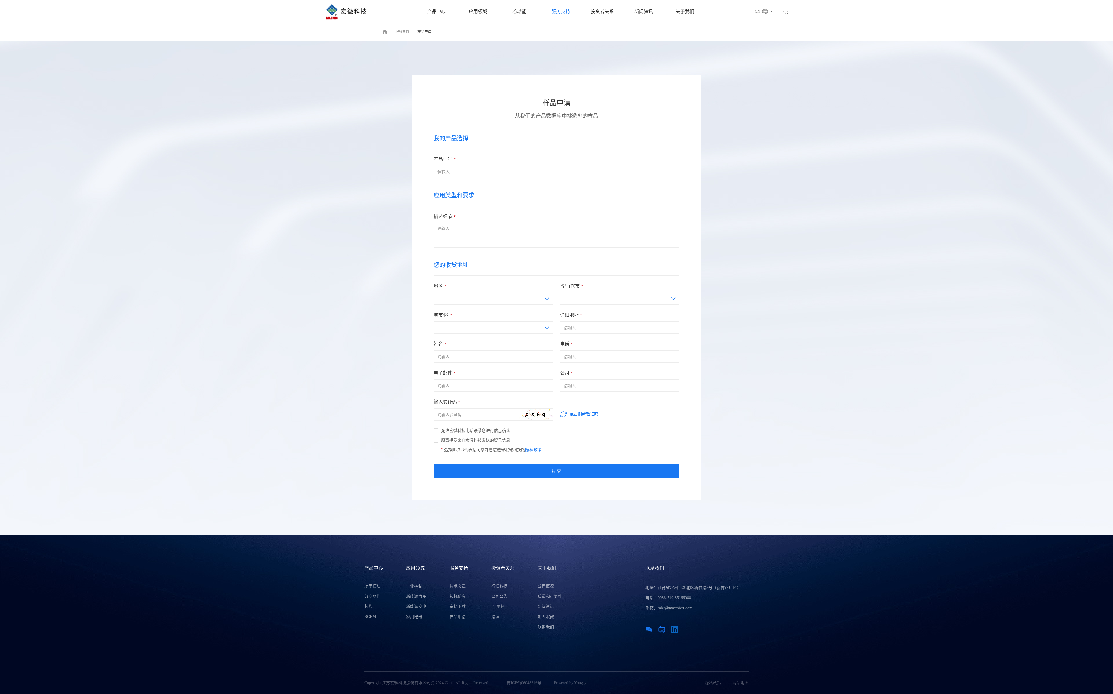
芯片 (368, 606)
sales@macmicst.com (675, 608)
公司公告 (499, 596)
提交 (556, 471)
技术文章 (458, 586)
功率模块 (372, 586)
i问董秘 (498, 606)
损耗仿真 (458, 596)
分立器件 (372, 596)
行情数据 (499, 586)
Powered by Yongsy (570, 683)
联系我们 (546, 627)
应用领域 (478, 11)
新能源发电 (416, 606)
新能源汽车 (416, 596)
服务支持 (561, 11)
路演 (495, 617)
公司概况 (546, 586)
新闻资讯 (643, 11)
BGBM (370, 617)
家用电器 (414, 617)
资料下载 (458, 606)
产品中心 (436, 11)
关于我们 (685, 11)
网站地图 (740, 683)
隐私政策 (533, 450)
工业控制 (414, 586)
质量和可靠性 (550, 596)
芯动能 (519, 11)
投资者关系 (602, 11)
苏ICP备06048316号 (524, 683)
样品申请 (424, 32)
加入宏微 (546, 617)
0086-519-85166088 (674, 598)
